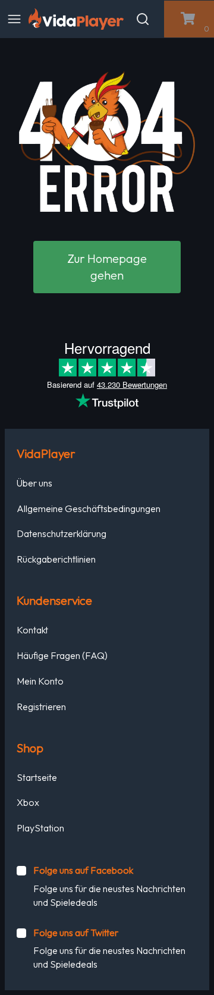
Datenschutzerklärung (61, 533)
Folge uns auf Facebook (83, 870)
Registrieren (41, 706)
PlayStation (40, 828)
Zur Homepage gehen (107, 267)
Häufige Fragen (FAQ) (62, 655)
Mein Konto (40, 681)
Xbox (28, 802)
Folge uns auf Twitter (75, 932)
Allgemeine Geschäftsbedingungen (88, 508)
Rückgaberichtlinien (56, 559)
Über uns (34, 483)
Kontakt (32, 630)
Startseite (37, 777)
